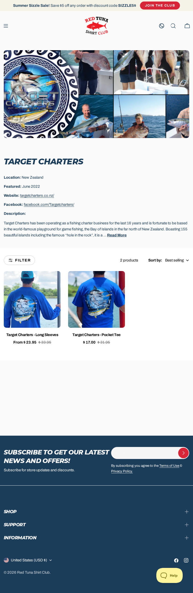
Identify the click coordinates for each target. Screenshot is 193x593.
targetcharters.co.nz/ (37, 195)
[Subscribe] (183, 453)
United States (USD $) (29, 560)
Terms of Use (169, 466)
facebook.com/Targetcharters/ (49, 205)
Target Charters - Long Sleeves (32, 335)
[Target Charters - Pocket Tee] (96, 299)
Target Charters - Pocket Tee (96, 335)
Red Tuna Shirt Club (33, 572)
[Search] (173, 26)
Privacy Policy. (122, 471)
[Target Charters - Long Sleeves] (32, 299)
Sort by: (155, 260)
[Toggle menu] (6, 26)
